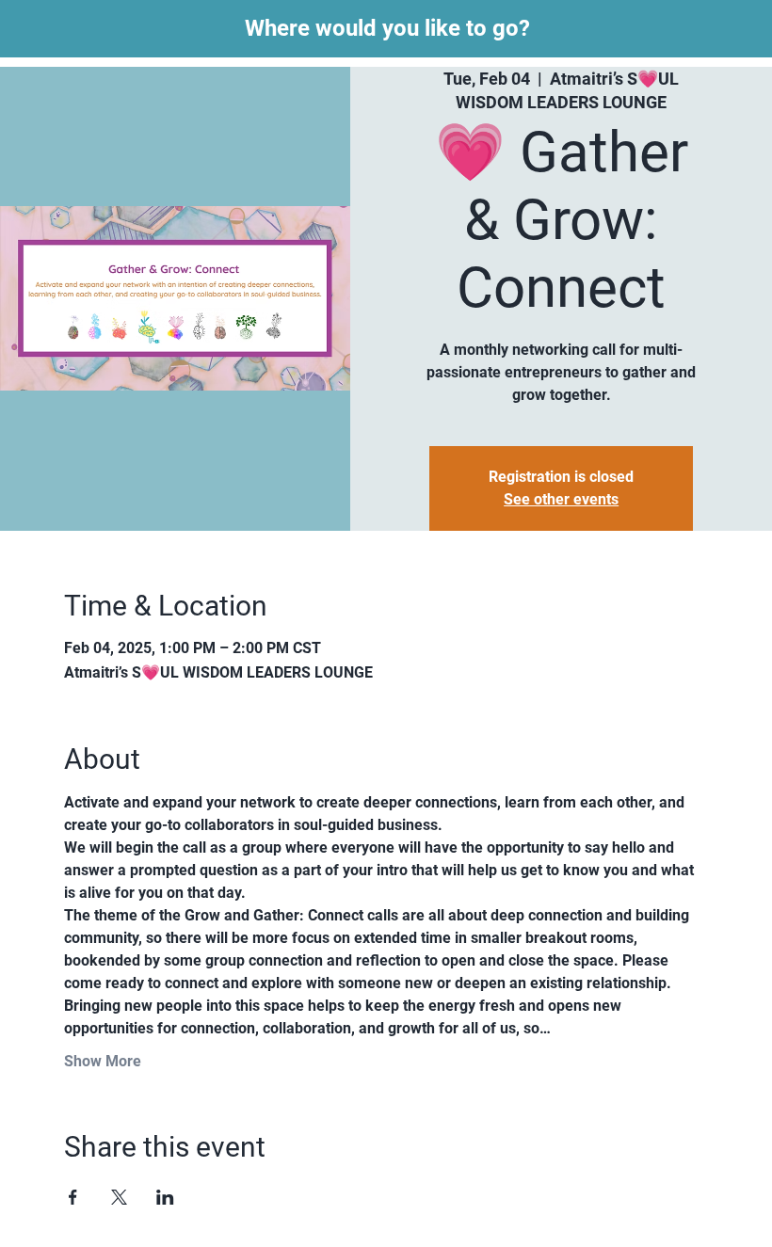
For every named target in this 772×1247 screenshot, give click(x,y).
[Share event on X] (119, 1197)
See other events (561, 499)
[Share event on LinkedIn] (165, 1197)
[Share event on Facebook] (73, 1197)
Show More (102, 1061)
